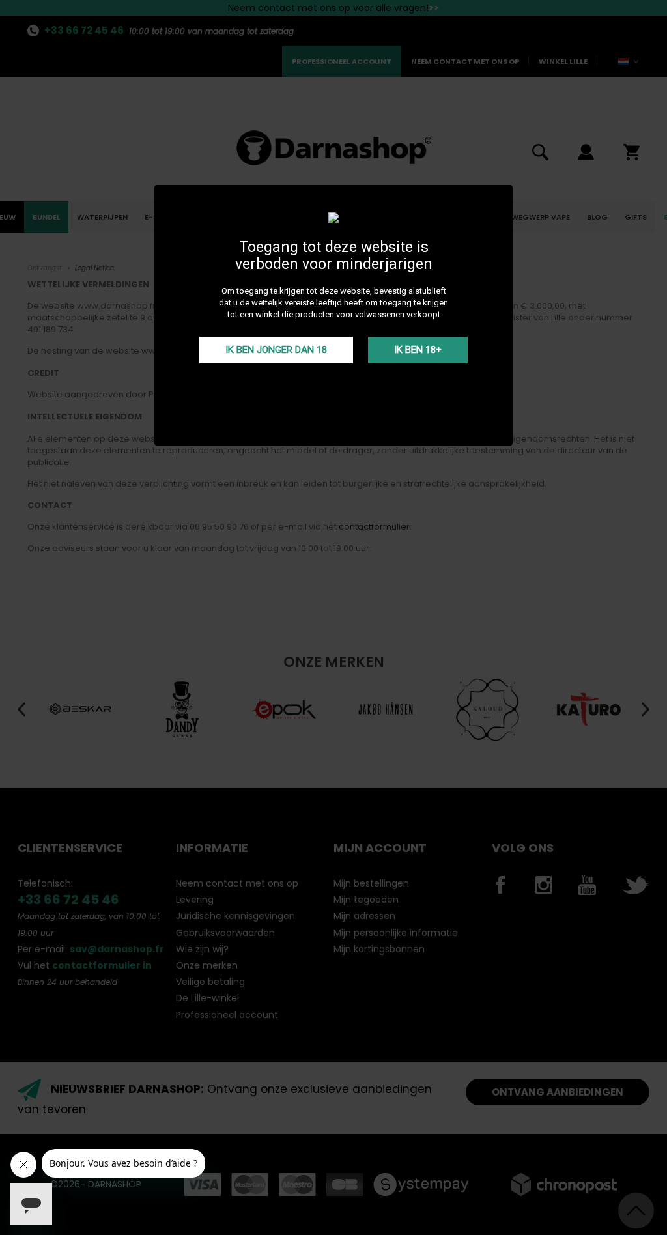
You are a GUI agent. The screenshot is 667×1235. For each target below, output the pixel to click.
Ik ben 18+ (418, 350)
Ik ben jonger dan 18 (276, 350)
